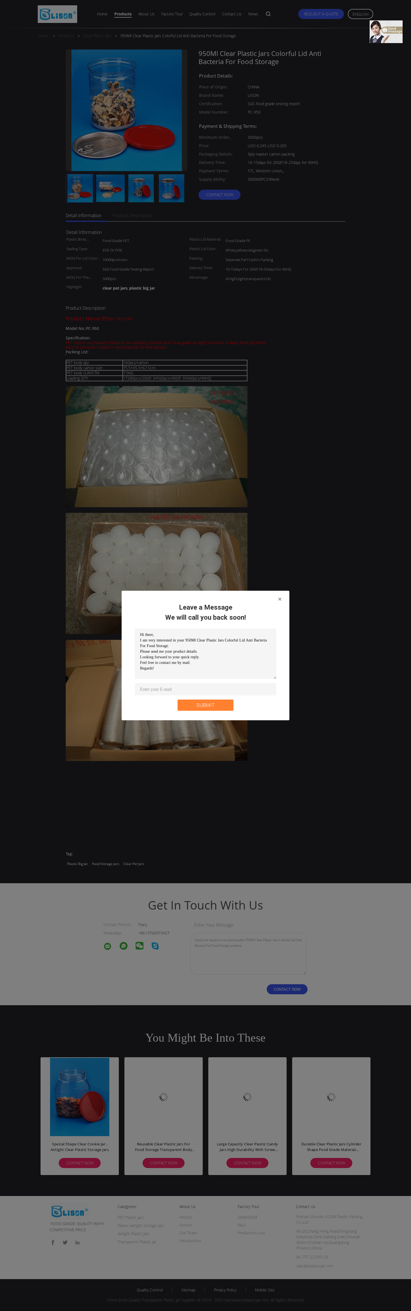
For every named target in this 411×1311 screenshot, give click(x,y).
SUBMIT (205, 705)
